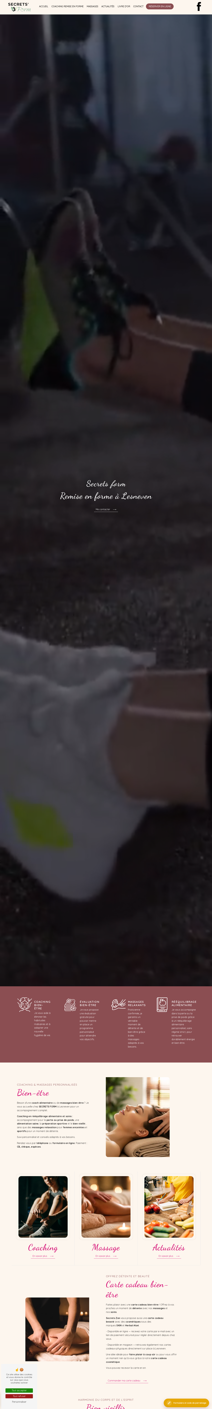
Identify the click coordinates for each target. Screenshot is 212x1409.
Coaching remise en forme (67, 6)
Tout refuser (19, 1396)
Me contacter (103, 509)
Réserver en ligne (160, 6)
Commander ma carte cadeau (124, 1380)
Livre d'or (124, 6)
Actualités (107, 6)
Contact (138, 6)
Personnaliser (19, 1401)
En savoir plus (40, 1256)
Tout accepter (19, 1390)
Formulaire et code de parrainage (189, 1403)
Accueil (43, 6)
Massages (92, 6)
